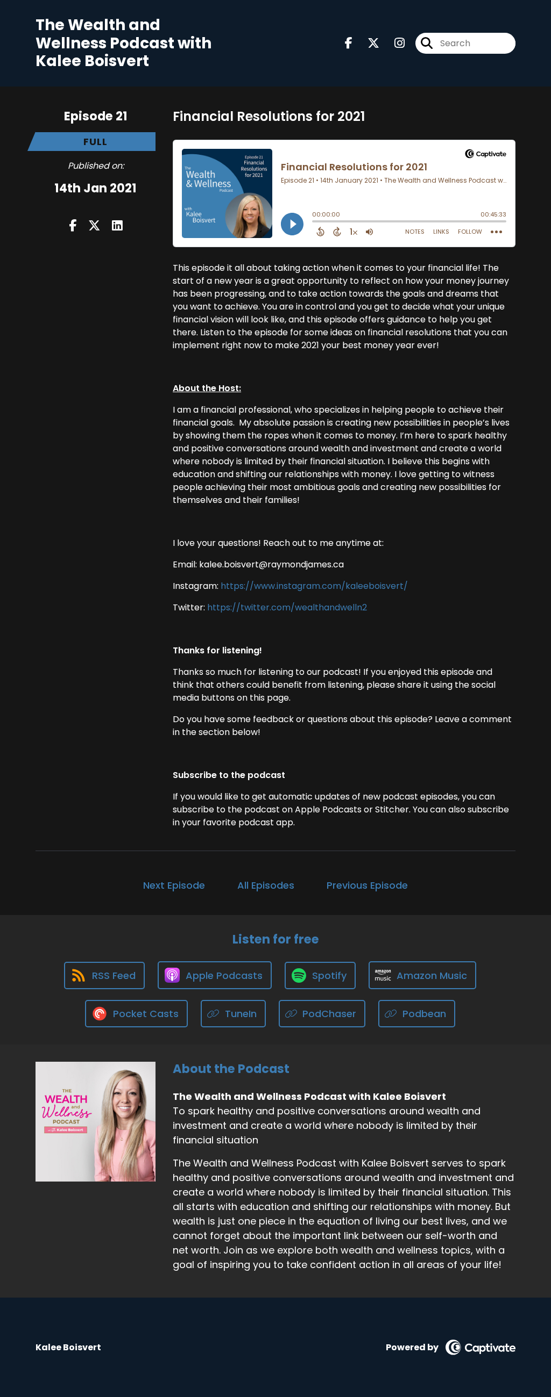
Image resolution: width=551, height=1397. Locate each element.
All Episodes (265, 885)
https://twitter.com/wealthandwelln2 (287, 607)
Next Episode (174, 885)
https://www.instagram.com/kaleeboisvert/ (314, 586)
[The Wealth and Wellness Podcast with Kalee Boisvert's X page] (367, 43)
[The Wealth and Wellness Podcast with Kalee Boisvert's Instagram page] (393, 43)
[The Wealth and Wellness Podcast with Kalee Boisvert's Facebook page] (348, 43)
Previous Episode (367, 885)
